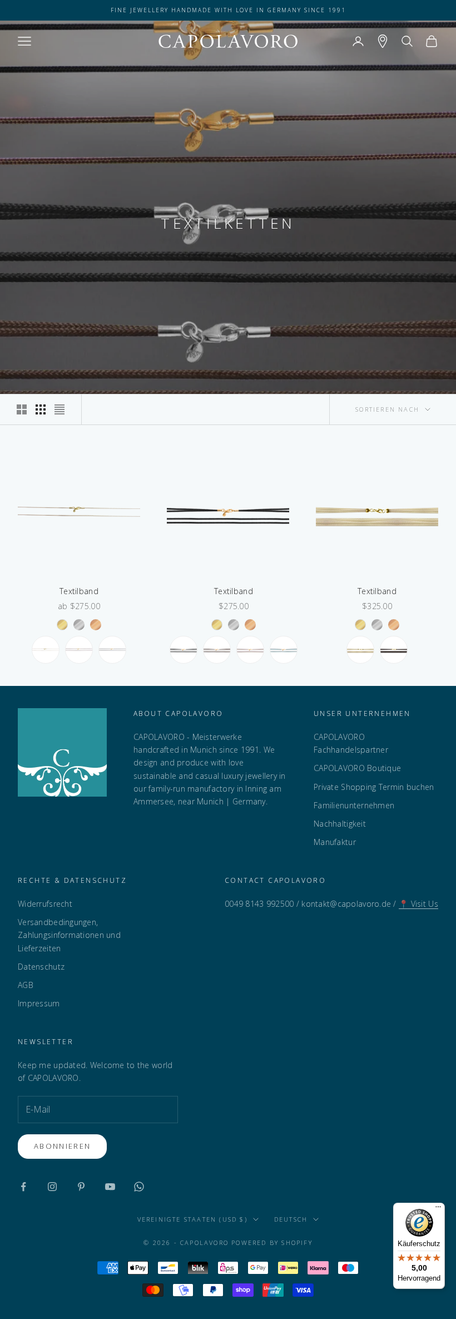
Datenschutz (41, 966)
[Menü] (438, 1209)
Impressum (39, 1003)
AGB (25, 985)
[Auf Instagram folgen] (52, 1186)
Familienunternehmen (354, 805)
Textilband (79, 591)
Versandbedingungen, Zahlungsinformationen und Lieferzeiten (69, 935)
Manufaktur (335, 842)
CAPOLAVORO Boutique (357, 768)
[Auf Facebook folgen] (23, 1186)
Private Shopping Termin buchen (374, 787)
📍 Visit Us (418, 903)
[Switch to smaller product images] (41, 409)
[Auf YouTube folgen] (110, 1186)
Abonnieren (62, 1146)
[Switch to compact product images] (59, 409)
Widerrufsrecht (45, 903)
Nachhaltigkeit (340, 823)
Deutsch (291, 1219)
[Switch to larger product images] (22, 409)
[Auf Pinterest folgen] (81, 1186)
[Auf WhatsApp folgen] (139, 1186)
